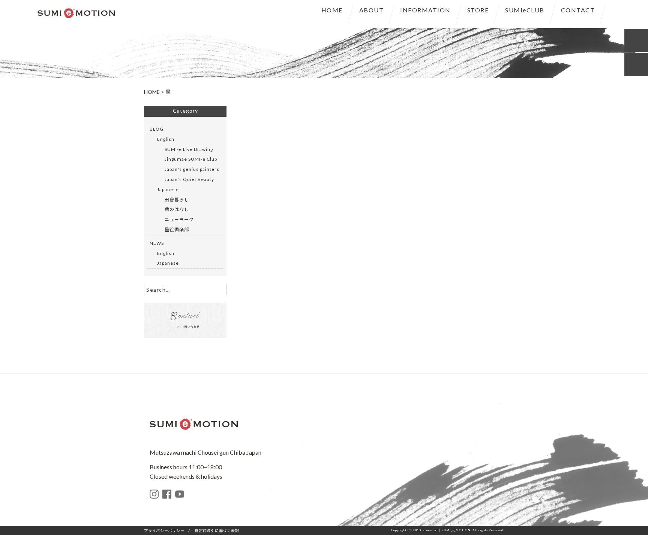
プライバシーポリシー (164, 530)
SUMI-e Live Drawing (189, 149)
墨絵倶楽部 (177, 229)
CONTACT (578, 10)
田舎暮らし (177, 199)
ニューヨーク (179, 219)
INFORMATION (425, 10)
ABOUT (371, 10)
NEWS (157, 243)
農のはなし (177, 209)
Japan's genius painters (192, 169)
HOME (332, 10)
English (165, 139)
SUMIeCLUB (524, 10)
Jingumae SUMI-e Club (191, 159)
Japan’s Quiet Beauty (189, 179)
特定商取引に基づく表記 (217, 530)
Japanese (168, 189)
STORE (478, 10)
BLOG (157, 129)
